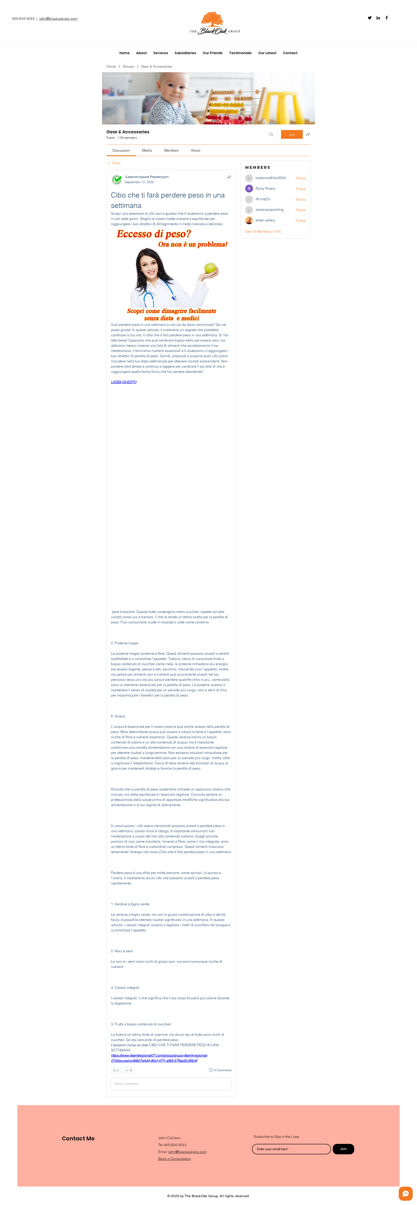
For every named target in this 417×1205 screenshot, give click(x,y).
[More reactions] (129, 1070)
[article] (171, 633)
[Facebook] (386, 17)
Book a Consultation (174, 1158)
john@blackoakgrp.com (58, 18)
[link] (121, 150)
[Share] (229, 176)
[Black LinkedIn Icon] (378, 17)
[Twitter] (369, 17)
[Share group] (308, 134)
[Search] (271, 134)
